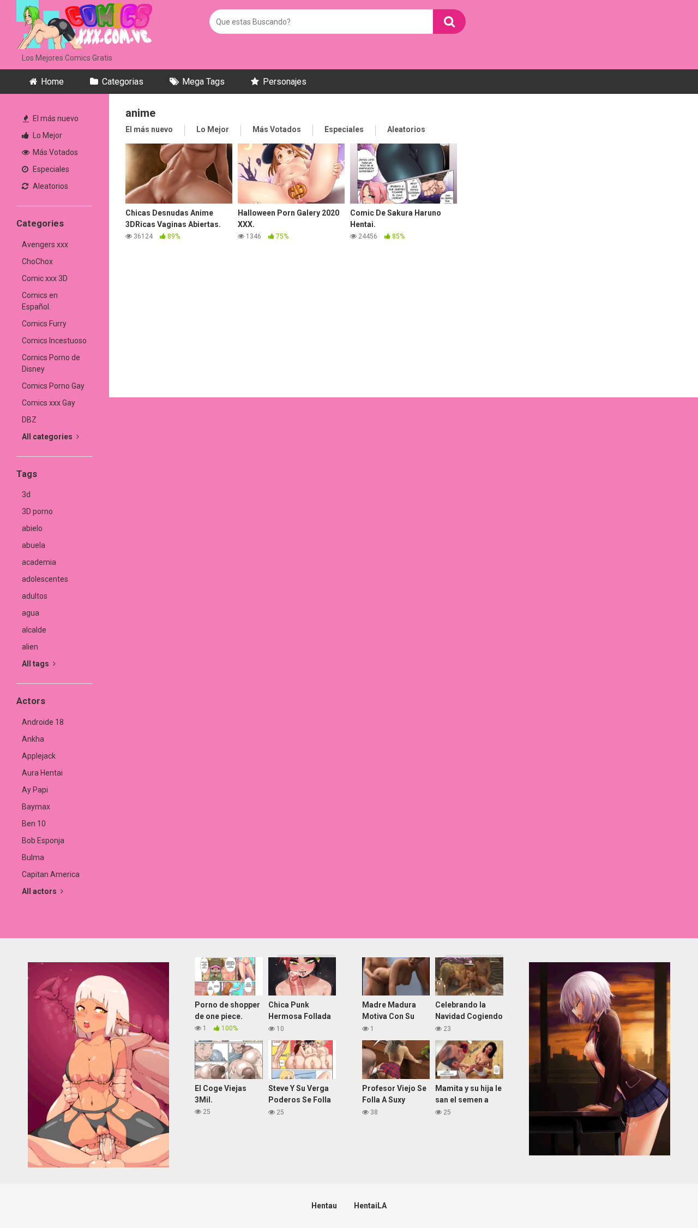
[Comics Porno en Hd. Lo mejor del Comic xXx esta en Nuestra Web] (84, 26)
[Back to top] (661, 1195)
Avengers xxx (45, 244)
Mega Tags (203, 81)
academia (39, 562)
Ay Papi (35, 789)
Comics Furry (44, 323)
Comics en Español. (40, 301)
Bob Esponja (43, 840)
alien (30, 646)
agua (30, 613)
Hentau (324, 1205)
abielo (32, 528)
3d (26, 494)
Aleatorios (49, 186)
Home (52, 81)
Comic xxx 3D (45, 278)
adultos (34, 596)
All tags (36, 663)
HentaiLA (370, 1205)
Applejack (39, 756)
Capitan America (51, 874)
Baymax (36, 806)
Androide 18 (43, 722)
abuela (33, 545)
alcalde (34, 629)
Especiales (50, 169)
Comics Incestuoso (54, 340)
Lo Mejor (46, 135)
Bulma (33, 857)
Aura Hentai (42, 772)
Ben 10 (34, 823)
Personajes (284, 81)
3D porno (37, 511)
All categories (48, 436)
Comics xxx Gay (48, 402)
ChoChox (37, 261)
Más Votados (54, 152)
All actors (40, 891)
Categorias (122, 81)
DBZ (29, 419)
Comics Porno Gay (53, 385)
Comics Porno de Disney (51, 363)
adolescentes (45, 579)
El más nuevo (55, 118)
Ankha (33, 739)
